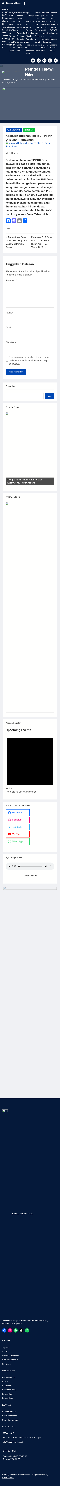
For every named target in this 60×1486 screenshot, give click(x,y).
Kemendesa (7, 1398)
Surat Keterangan (10, 1420)
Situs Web (11, 342)
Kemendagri (7, 1394)
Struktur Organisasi (10, 1356)
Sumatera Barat (9, 1390)
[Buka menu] (4, 121)
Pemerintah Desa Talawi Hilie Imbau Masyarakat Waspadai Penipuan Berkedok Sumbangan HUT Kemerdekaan (21, 32)
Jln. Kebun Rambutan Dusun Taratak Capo (22, 1437)
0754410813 (8, 1433)
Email (9, 327)
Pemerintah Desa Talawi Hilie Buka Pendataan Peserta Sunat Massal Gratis (37, 32)
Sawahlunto (7, 1386)
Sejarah (5, 1347)
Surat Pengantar (9, 1416)
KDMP (5, 1382)
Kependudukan (9, 1412)
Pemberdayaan (14, 130)
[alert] (30, 762)
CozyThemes (8, 1477)
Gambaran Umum (10, 1360)
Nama (9, 313)
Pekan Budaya (8, 1377)
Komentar (11, 280)
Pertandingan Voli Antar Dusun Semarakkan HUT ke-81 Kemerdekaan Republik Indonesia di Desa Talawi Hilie (45, 32)
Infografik (6, 1364)
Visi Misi (5, 1351)
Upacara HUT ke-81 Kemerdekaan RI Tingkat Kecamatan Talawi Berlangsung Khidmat (5, 28)
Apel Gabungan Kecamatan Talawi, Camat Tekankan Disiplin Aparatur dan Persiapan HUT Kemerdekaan (30, 33)
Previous (9, 448)
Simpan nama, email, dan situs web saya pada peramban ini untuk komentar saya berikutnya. (29, 360)
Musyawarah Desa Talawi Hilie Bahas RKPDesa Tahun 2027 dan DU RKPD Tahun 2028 (13, 32)
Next (51, 448)
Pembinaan (29, 130)
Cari (49, 396)
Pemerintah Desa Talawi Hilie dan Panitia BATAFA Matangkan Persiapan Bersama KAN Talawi (54, 32)
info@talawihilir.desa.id (13, 1442)
